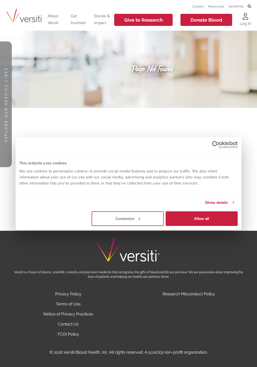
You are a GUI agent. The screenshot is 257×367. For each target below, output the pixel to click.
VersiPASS (236, 6)
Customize (124, 218)
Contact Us (68, 324)
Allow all (201, 218)
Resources (216, 6)
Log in (245, 23)
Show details (216, 202)
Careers (198, 6)
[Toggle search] (249, 6)
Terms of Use (68, 304)
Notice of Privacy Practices (68, 314)
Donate (206, 20)
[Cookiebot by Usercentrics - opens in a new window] (216, 145)
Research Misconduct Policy (189, 294)
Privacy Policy (68, 294)
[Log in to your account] (245, 17)
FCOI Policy (68, 334)
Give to (143, 20)
